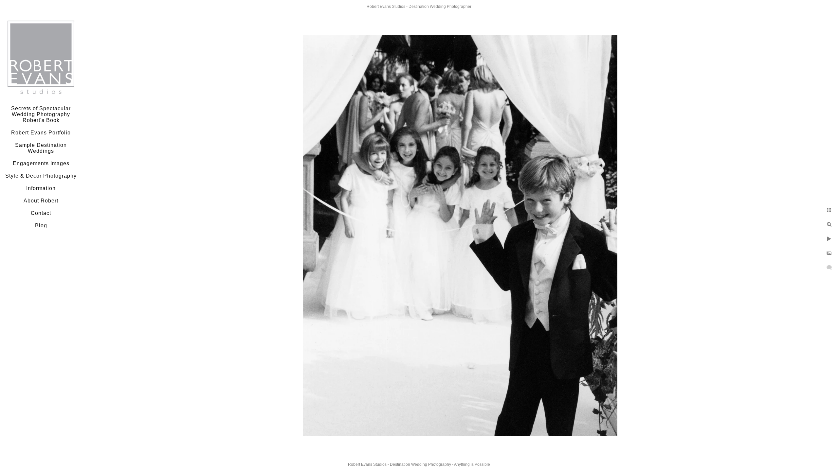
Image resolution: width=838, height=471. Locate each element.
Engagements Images (41, 163)
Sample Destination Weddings (41, 148)
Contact (41, 213)
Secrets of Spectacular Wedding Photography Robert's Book (41, 114)
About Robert (41, 200)
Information (41, 188)
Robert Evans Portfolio (41, 132)
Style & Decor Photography (41, 176)
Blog (41, 225)
